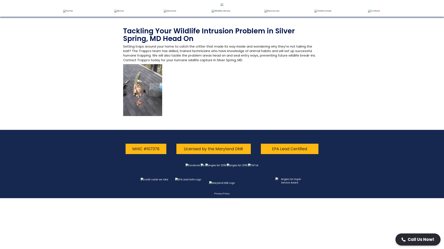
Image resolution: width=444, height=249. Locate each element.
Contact (375, 10)
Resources (273, 10)
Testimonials (324, 10)
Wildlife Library (222, 10)
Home (69, 10)
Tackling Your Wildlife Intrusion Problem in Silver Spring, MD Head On (209, 34)
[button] (418, 239)
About (120, 10)
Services (171, 10)
